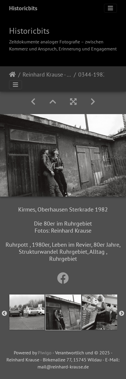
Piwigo (45, 353)
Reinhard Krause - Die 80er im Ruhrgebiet (47, 74)
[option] (27, 312)
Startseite (12, 74)
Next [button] (122, 314)
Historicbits (23, 8)
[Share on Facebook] (63, 278)
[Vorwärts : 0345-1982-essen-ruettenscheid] (93, 101)
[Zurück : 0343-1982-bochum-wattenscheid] (33, 101)
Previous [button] (4, 314)
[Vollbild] (73, 101)
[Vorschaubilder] (52, 101)
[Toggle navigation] (110, 8)
